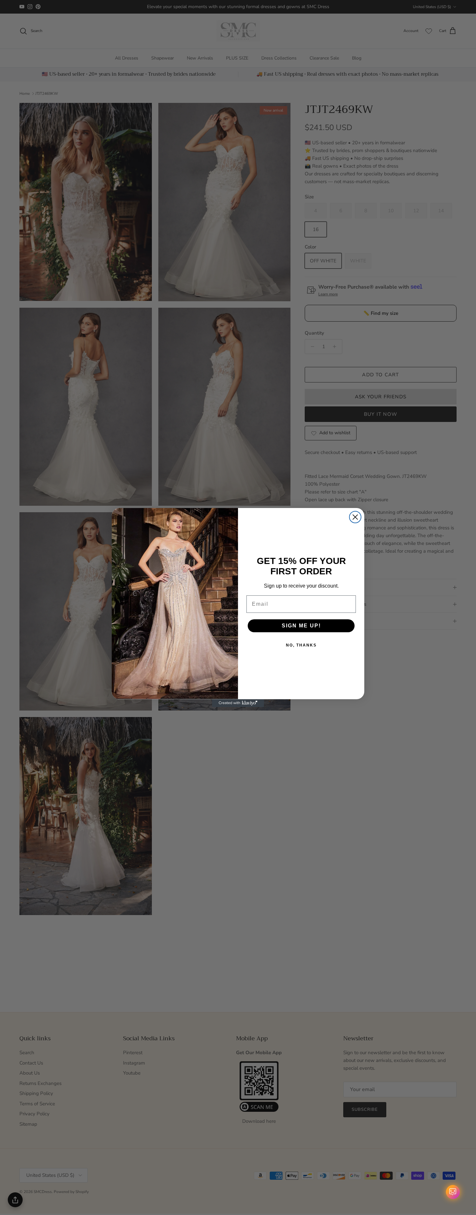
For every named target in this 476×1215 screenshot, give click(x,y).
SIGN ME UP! (301, 625)
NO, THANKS (301, 645)
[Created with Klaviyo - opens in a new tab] (238, 703)
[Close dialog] (355, 517)
